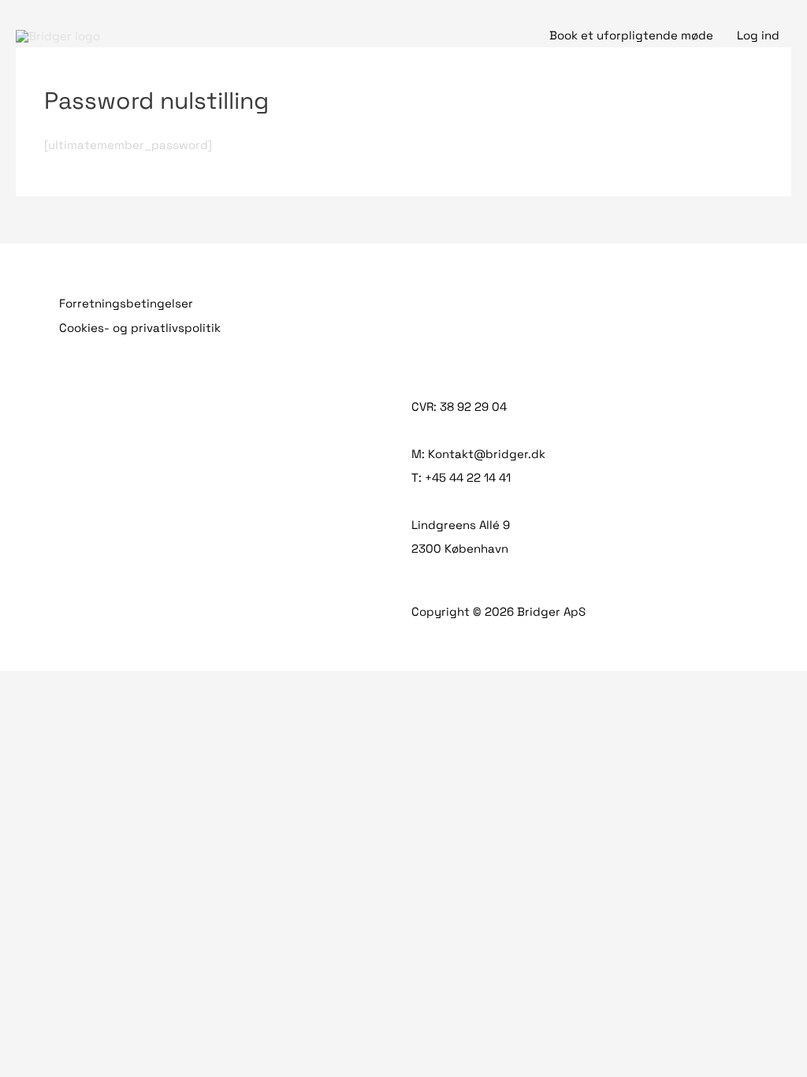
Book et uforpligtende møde (631, 35)
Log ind (758, 35)
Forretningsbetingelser (126, 303)
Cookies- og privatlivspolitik (140, 327)
